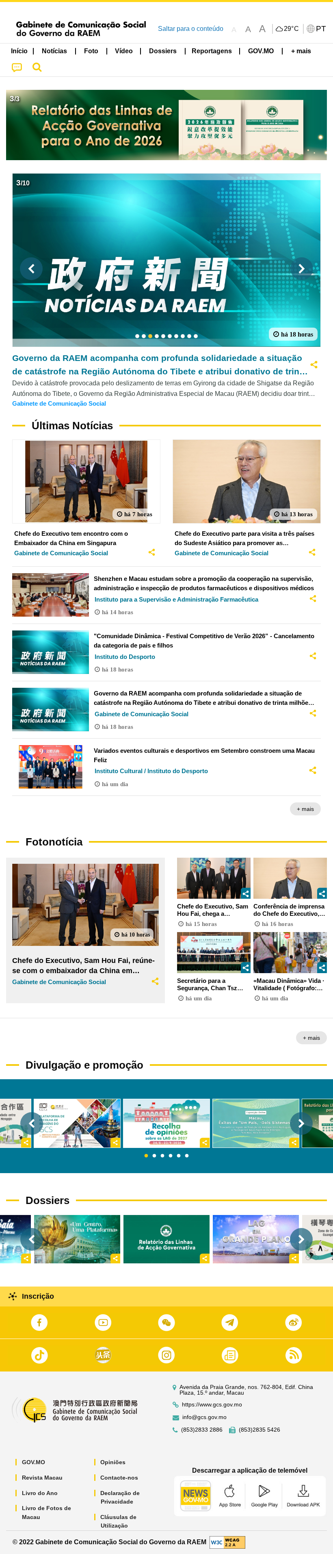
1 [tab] (146, 1156)
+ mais (305, 809)
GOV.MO (33, 1462)
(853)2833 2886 (202, 1430)
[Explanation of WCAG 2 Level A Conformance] (227, 1542)
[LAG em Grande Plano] (256, 1239)
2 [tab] (154, 1156)
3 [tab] (162, 1156)
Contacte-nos (119, 1477)
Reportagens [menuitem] (212, 51)
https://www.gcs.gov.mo (212, 1405)
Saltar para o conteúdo (190, 28)
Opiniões (112, 1462)
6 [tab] (187, 1156)
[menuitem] (55, 51)
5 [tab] (179, 1156)
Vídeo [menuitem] (124, 51)
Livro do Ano (40, 1493)
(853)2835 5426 (259, 1430)
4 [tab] (170, 1156)
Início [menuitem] (19, 51)
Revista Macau (42, 1477)
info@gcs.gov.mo (204, 1417)
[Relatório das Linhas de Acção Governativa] (166, 1239)
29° (291, 29)
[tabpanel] (166, 1123)
